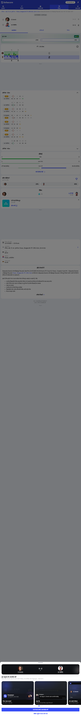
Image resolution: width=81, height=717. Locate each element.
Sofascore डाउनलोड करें (40, 709)
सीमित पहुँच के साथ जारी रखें (40, 713)
